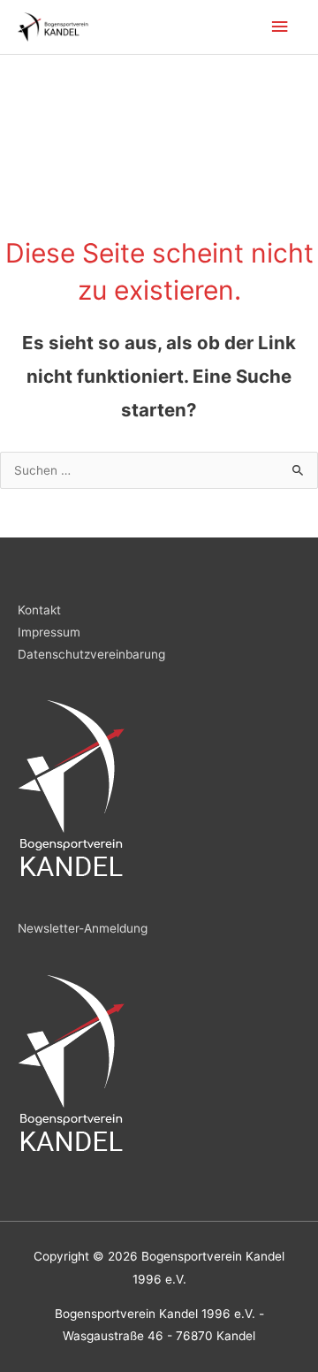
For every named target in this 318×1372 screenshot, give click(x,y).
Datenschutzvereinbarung (91, 654)
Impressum (49, 632)
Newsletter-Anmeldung (83, 928)
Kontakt (39, 610)
